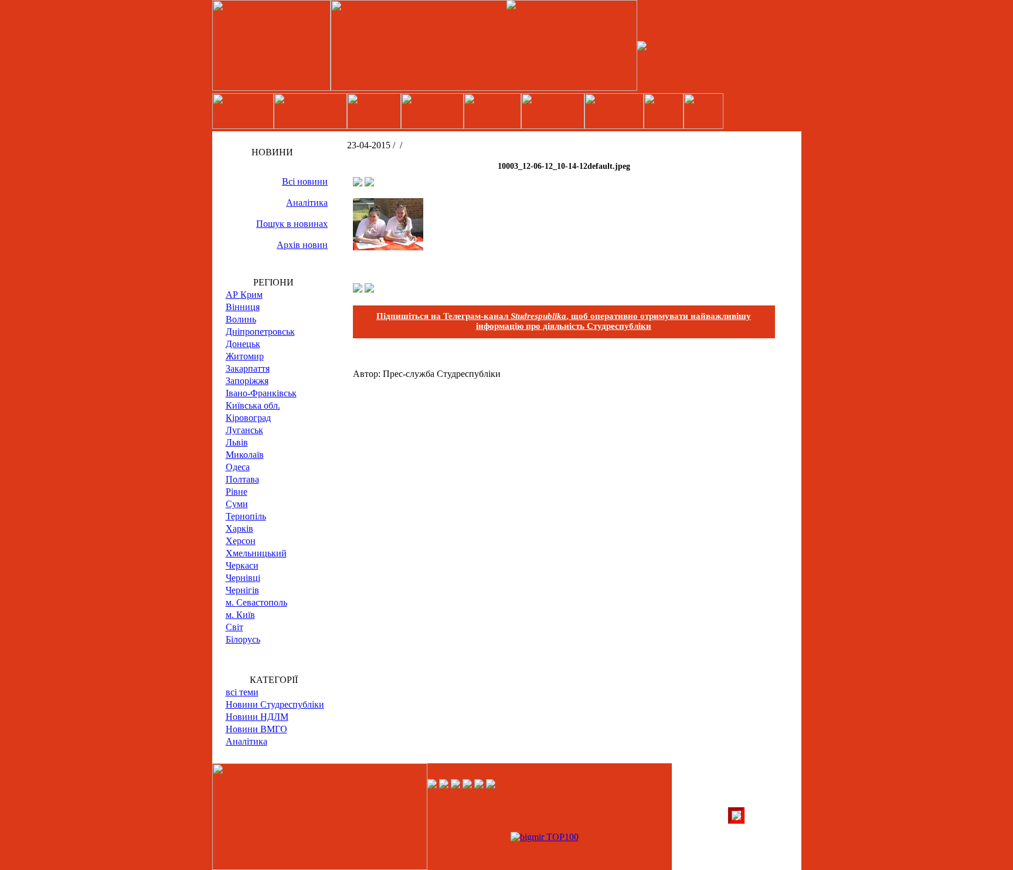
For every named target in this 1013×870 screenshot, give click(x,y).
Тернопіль (246, 516)
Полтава (242, 479)
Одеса (238, 467)
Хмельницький (256, 553)
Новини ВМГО (256, 729)
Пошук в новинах (292, 224)
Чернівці (243, 578)
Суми (237, 504)
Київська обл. (253, 405)
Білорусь (243, 639)
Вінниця (243, 307)
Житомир (245, 356)
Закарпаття (248, 368)
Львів (237, 442)
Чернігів (242, 590)
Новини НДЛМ (257, 717)
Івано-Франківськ (261, 393)
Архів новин (302, 245)
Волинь (241, 319)
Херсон (241, 541)
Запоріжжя (247, 381)
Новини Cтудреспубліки (275, 704)
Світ (234, 627)
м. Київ (240, 615)
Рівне (236, 492)
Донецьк (243, 344)
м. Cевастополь (256, 602)
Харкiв (239, 528)
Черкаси (242, 565)
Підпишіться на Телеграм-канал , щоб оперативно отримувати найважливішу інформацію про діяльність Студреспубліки (563, 321)
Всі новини (305, 181)
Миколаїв (245, 455)
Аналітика (307, 203)
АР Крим (244, 295)
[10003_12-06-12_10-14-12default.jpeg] (388, 247)
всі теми (242, 692)
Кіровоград (248, 418)
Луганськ (244, 430)
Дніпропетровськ (260, 332)
